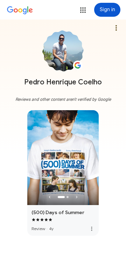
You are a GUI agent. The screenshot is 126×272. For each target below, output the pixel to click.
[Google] (20, 10)
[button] (83, 10)
